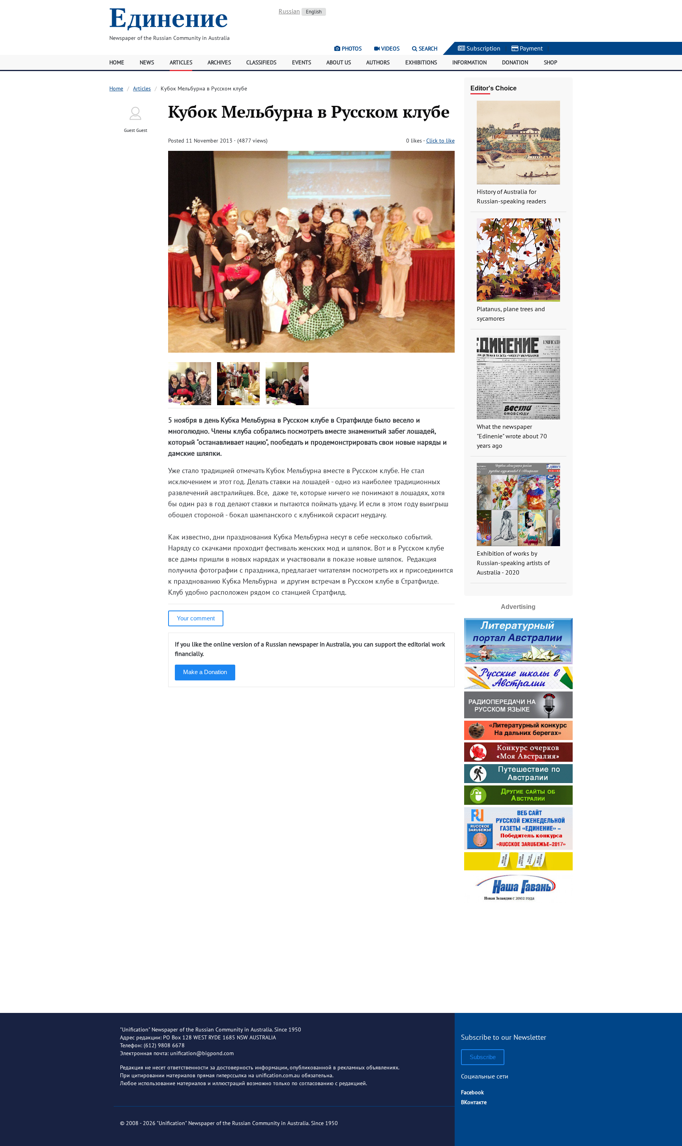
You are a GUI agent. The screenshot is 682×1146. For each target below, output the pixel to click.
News (147, 62)
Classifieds (261, 62)
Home (116, 62)
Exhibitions (421, 62)
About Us (338, 62)
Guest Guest (135, 130)
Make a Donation (205, 672)
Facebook (472, 1092)
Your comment (196, 618)
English (314, 11)
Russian (289, 11)
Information (469, 62)
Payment (530, 48)
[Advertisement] (518, 955)
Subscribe (483, 1057)
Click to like (440, 140)
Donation (515, 62)
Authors (378, 62)
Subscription (482, 48)
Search (427, 48)
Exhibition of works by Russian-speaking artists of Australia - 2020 (513, 562)
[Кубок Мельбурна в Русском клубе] (311, 350)
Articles (181, 62)
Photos (351, 48)
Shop (550, 62)
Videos (389, 48)
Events (301, 62)
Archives (219, 62)
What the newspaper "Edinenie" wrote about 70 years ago (512, 436)
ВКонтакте (474, 1102)
